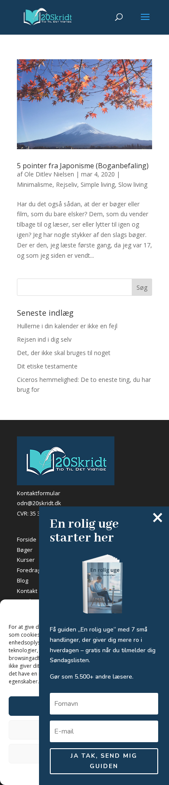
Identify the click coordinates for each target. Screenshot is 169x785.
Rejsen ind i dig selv (44, 339)
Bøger (24, 550)
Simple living (98, 184)
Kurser (26, 560)
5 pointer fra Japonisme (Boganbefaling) (83, 165)
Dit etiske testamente (47, 366)
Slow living (132, 184)
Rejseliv (66, 184)
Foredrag (29, 570)
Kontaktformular (38, 493)
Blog (22, 580)
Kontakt (27, 591)
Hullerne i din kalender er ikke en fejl (67, 326)
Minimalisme (34, 184)
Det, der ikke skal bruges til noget (63, 353)
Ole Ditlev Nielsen (49, 174)
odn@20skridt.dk (39, 503)
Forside (26, 539)
